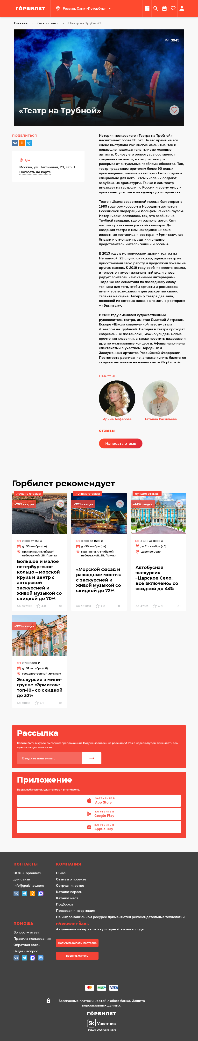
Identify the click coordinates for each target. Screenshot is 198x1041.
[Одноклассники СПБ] (32, 894)
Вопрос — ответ (26, 932)
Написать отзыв (120, 443)
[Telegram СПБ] (24, 894)
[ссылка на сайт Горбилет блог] (120, 924)
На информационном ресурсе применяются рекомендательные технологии (120, 917)
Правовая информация (75, 910)
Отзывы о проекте (71, 879)
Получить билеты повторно (77, 943)
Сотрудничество (70, 885)
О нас (61, 873)
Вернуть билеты (77, 955)
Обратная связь (27, 945)
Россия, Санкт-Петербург (84, 8)
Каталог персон (69, 892)
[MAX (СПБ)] (40, 894)
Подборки (64, 904)
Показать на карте (35, 172)
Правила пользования (32, 938)
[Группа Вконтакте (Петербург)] (16, 894)
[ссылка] (31, 8)
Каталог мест (67, 898)
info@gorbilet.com (29, 885)
